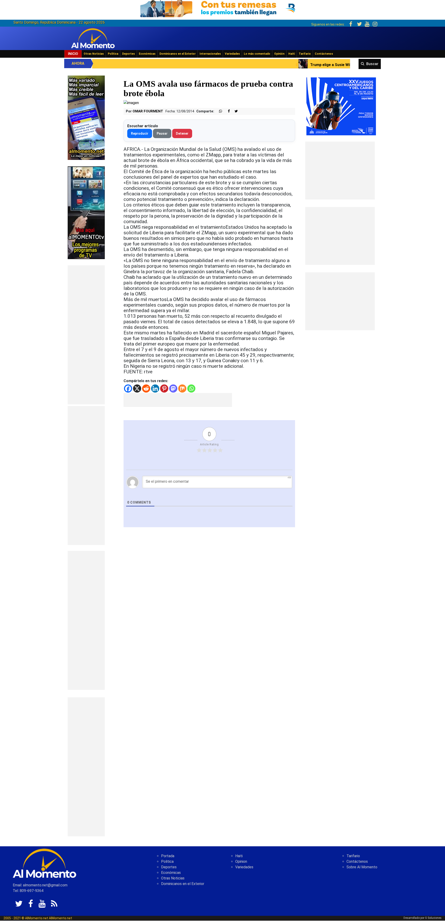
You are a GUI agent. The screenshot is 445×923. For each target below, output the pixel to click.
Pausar (162, 133)
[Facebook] (128, 388)
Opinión (279, 53)
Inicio (73, 54)
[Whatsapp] (191, 388)
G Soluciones (433, 918)
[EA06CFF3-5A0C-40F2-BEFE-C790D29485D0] (86, 212)
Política (113, 53)
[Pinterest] (164, 388)
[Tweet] (234, 111)
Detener (182, 133)
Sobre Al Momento (361, 867)
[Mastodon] (173, 388)
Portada (167, 856)
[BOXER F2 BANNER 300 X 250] (341, 106)
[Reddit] (146, 388)
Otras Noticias (94, 53)
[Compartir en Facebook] (226, 111)
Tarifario (305, 53)
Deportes (128, 53)
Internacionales (210, 53)
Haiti (239, 856)
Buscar (372, 64)
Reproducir (139, 133)
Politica (167, 861)
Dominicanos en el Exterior (177, 53)
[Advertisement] (86, 334)
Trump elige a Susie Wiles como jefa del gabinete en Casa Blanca (302, 65)
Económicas (147, 53)
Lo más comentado (257, 53)
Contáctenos (324, 53)
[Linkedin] (155, 388)
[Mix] (182, 388)
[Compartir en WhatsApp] (218, 111)
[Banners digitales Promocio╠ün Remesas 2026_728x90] (222, 8)
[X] (137, 388)
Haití (291, 53)
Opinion (241, 861)
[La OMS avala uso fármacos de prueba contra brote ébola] (131, 102)
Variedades (232, 53)
